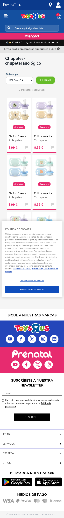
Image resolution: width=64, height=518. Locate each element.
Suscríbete (32, 417)
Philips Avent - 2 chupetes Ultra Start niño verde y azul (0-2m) (43, 196)
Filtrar (45, 80)
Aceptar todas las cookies (32, 289)
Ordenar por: (12, 74)
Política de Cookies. (22, 268)
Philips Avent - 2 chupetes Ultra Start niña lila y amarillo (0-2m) (18, 139)
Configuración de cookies (32, 280)
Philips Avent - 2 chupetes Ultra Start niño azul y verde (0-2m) (18, 196)
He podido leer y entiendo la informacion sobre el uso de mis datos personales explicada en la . (32, 403)
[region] (32, 259)
